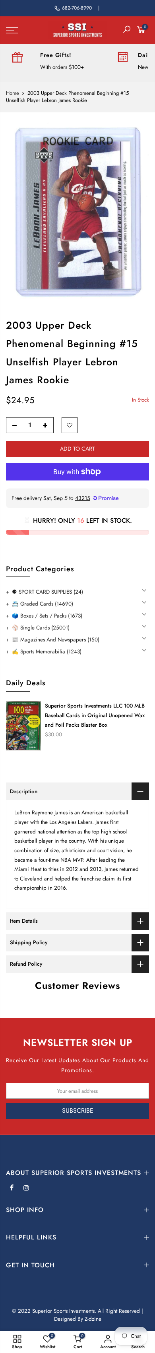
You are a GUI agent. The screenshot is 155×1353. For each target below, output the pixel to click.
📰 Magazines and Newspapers (55, 639)
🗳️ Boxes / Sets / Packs (47, 616)
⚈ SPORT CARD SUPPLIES (47, 592)
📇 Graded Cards (42, 604)
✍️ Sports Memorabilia (46, 651)
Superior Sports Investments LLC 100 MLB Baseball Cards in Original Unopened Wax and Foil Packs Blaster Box (95, 715)
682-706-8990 (77, 8)
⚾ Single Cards (41, 627)
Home (12, 93)
